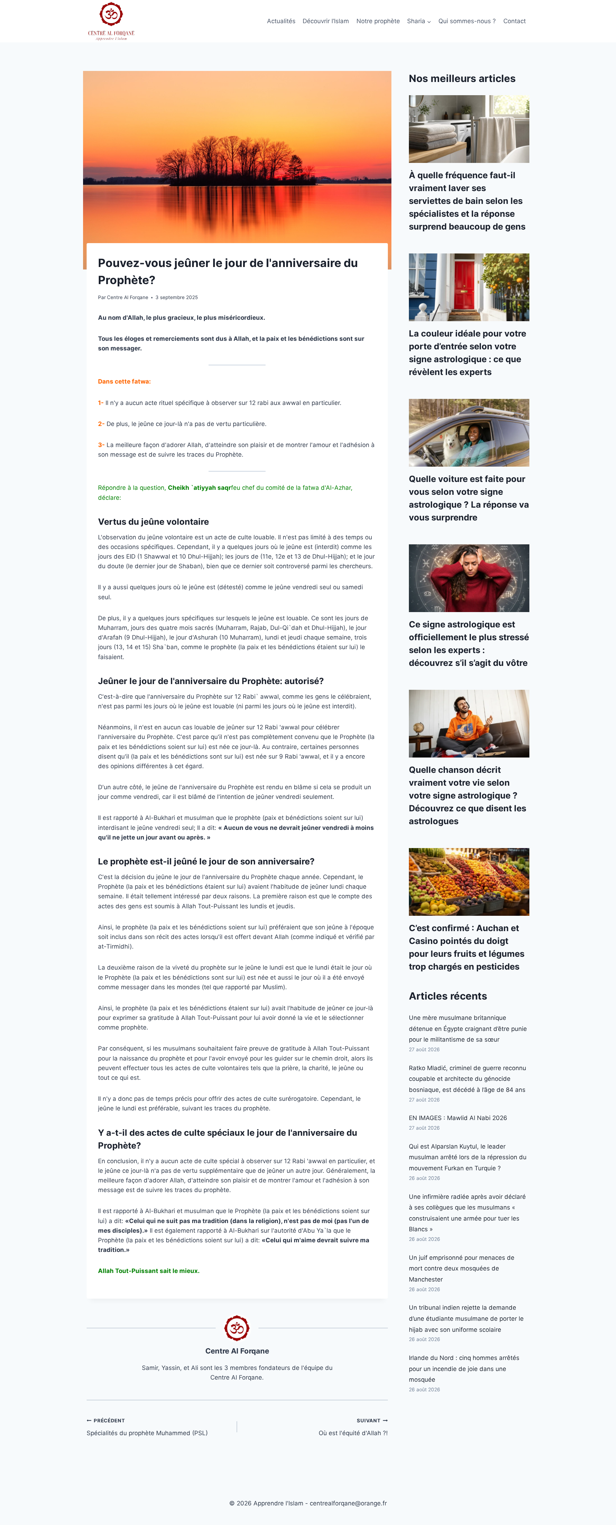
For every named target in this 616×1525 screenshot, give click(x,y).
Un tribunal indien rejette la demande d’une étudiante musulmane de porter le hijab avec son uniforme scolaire (466, 1318)
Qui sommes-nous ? (467, 21)
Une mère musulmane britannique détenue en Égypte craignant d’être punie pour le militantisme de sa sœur (468, 1028)
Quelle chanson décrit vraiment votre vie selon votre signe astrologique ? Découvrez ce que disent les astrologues (467, 795)
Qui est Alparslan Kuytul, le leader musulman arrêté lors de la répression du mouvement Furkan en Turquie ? (468, 1157)
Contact (514, 21)
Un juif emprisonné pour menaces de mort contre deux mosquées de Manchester (461, 1268)
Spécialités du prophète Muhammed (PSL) (147, 1427)
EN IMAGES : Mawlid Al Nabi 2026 (458, 1117)
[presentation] (469, 129)
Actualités (281, 21)
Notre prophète (378, 21)
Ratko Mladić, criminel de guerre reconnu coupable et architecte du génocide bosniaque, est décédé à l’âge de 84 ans (467, 1078)
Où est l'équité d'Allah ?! (353, 1427)
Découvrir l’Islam (326, 21)
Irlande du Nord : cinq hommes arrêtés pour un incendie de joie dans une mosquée (464, 1368)
